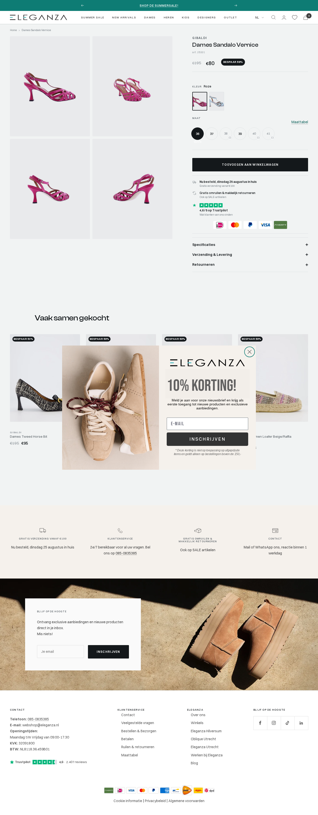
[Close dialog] (249, 352)
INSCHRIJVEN (207, 439)
